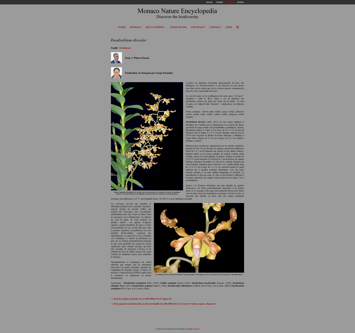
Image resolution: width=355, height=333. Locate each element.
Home (122, 27)
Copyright (198, 27)
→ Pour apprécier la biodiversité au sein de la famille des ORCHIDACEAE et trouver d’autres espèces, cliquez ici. (163, 303)
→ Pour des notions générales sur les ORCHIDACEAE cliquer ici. (141, 298)
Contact (215, 27)
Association (178, 27)
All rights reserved (192, 329)
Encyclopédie (155, 27)
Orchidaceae (125, 47)
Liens (228, 27)
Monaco (135, 27)
